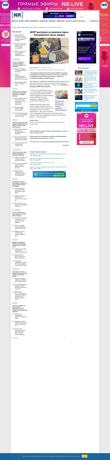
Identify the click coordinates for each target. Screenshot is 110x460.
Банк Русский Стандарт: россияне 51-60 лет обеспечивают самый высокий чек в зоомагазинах (21, 101)
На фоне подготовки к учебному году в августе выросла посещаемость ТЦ (21, 323)
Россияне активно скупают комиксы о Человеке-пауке (19, 109)
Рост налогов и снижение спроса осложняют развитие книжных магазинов (21, 165)
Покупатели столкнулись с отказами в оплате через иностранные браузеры (21, 220)
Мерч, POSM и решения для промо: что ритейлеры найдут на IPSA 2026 (21, 131)
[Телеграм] (80, 13)
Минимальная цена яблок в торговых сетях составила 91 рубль (46, 158)
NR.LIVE (83, 21)
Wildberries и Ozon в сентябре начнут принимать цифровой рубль (20, 233)
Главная (14, 27)
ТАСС (58, 84)
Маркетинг (34, 21)
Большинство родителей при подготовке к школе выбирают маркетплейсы (21, 138)
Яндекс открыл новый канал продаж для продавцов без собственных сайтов (20, 53)
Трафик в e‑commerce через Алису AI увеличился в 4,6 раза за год (21, 198)
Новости (14, 21)
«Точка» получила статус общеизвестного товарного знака (21, 144)
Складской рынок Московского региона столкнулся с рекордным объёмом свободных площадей (21, 37)
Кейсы (27, 21)
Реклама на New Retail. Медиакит (86, 65)
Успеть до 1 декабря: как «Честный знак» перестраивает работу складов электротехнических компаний (19, 308)
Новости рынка (25, 27)
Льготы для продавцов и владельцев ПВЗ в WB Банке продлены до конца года (21, 286)
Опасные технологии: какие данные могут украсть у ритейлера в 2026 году (19, 154)
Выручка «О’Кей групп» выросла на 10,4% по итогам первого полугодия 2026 (20, 46)
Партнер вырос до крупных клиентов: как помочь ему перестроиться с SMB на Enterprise (19, 94)
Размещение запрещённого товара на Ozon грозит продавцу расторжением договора (21, 263)
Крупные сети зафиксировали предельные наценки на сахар (20, 316)
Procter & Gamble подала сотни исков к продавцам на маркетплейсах (21, 115)
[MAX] (85, 13)
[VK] (83, 13)
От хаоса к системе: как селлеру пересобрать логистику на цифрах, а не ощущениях (19, 64)
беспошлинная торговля (52, 69)
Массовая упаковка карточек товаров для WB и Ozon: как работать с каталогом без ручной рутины (19, 125)
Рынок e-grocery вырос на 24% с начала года (42, 162)
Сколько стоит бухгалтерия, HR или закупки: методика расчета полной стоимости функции (20, 331)
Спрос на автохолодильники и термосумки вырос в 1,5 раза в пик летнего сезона (21, 77)
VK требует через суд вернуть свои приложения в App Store (21, 205)
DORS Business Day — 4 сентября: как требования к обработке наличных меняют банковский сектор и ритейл (20, 295)
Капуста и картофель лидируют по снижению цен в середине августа (20, 280)
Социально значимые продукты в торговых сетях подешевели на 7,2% (48, 167)
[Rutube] (94, 13)
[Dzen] (88, 13)
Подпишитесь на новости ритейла (86, 103)
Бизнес (21, 21)
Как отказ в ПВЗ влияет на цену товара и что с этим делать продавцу (19, 214)
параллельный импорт (41, 69)
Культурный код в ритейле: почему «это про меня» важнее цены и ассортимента (91, 91)
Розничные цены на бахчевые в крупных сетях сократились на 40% (47, 154)
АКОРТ (34, 69)
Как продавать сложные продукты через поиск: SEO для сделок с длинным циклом (19, 274)
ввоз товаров (62, 69)
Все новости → (15, 338)
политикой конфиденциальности (88, 108)
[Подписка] (96, 13)
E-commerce (16, 59)
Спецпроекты (94, 21)
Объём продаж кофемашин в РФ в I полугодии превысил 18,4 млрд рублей (20, 173)
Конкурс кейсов (72, 21)
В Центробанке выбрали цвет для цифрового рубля (21, 84)
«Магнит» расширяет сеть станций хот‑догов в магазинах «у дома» (21, 159)
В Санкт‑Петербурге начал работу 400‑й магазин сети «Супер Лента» (20, 190)
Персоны (52, 21)
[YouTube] (91, 13)
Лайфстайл (61, 21)
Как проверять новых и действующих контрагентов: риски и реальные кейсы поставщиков (19, 184)
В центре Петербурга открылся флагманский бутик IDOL (20, 70)
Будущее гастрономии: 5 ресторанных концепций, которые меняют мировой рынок (19, 244)
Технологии (43, 21)
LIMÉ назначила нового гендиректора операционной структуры (21, 250)
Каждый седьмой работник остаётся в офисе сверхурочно (20, 256)
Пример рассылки (88, 110)
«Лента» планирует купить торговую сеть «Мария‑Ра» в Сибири (20, 227)
